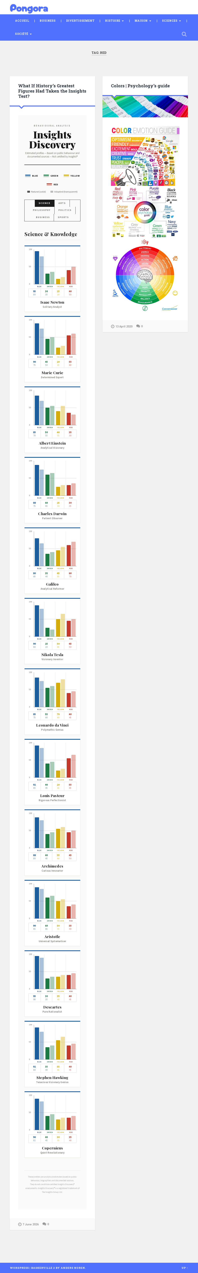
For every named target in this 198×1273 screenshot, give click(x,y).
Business (48, 20)
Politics (65, 210)
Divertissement (80, 20)
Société (21, 34)
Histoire (112, 20)
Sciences (170, 20)
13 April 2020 (123, 326)
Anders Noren (73, 1267)
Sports (63, 217)
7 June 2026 (31, 1224)
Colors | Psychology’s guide (140, 85)
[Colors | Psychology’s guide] (145, 106)
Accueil (22, 20)
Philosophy (41, 210)
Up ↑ (185, 1267)
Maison (141, 20)
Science (44, 203)
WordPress (19, 1267)
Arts (62, 203)
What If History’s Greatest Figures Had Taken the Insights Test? (52, 91)
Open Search (184, 34)
